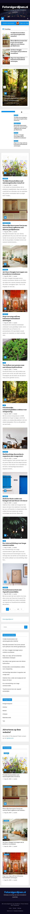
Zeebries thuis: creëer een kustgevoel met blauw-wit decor (15, 500)
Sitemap (19, 908)
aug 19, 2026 (8, 502)
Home (10, 908)
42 (18, 609)
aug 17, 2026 (7, 547)
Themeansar (16, 905)
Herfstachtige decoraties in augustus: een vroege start (13, 455)
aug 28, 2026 (8, 231)
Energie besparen (7, 703)
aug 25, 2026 (8, 322)
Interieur (16, 115)
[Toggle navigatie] (27, 18)
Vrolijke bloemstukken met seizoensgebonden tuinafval (18, 34)
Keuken (5, 710)
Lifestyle (16, 140)
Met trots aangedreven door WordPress (11, 903)
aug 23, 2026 (8, 369)
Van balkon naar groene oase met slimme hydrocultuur (13, 366)
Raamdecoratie (17, 123)
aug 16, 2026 (8, 594)
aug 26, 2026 (8, 276)
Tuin (6, 71)
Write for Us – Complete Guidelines (15, 910)
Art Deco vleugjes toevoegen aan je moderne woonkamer (19, 51)
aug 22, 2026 (10, 103)
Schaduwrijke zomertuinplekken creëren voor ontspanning (14, 98)
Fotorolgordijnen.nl (15, 7)
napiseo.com (9, 738)
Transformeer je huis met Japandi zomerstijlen (12, 591)
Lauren (17, 103)
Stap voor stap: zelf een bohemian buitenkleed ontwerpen (18, 59)
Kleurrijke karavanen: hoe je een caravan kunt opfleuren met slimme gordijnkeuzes (19, 43)
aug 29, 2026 (8, 185)
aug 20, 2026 (8, 458)
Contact (14, 908)
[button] (25, 87)
